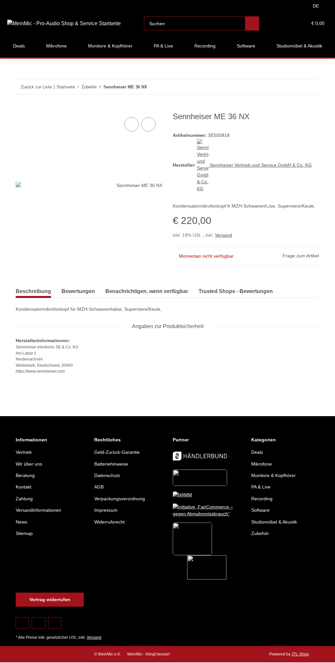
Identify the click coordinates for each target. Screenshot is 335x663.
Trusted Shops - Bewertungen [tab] (236, 291)
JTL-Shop (300, 654)
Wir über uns (29, 464)
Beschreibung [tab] (33, 291)
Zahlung (24, 498)
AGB (99, 486)
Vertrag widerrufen (49, 599)
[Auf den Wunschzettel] (148, 124)
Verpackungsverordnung (119, 498)
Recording (262, 498)
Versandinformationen (38, 510)
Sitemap (24, 533)
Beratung (25, 475)
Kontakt (23, 486)
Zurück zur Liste (36, 86)
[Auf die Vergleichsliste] (131, 124)
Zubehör (260, 533)
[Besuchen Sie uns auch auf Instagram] (55, 623)
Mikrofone (261, 464)
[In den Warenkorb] (21, 108)
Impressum (105, 510)
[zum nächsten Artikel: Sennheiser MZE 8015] (312, 87)
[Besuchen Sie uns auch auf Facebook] (22, 623)
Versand (223, 235)
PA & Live (261, 486)
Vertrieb (24, 452)
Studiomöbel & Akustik (274, 522)
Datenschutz (107, 475)
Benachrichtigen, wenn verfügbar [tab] (146, 291)
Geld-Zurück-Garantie (117, 452)
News (21, 522)
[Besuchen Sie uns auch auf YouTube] (38, 623)
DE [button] (316, 6)
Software (260, 510)
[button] (277, 23)
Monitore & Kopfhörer (273, 475)
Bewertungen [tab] (78, 291)
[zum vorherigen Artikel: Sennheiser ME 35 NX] (298, 87)
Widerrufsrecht (109, 522)
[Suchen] (252, 23)
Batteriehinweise (111, 464)
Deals (257, 452)
